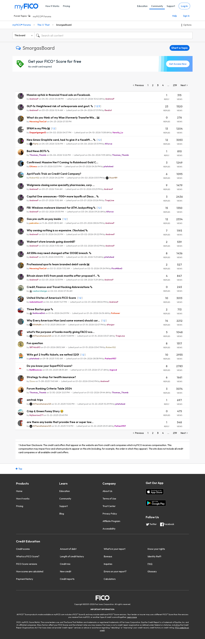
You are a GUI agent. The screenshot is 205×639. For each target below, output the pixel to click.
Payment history (24, 578)
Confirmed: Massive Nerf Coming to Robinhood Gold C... (62, 162)
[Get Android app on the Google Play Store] (156, 503)
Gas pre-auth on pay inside (44, 219)
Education (142, 6)
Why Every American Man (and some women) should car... (64, 320)
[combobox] (113, 35)
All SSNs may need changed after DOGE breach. (58, 253)
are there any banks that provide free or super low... (60, 422)
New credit (65, 571)
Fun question (35, 343)
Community (157, 6)
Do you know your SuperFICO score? (49, 366)
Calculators (110, 578)
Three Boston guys (39, 309)
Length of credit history (72, 556)
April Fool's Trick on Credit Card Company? (54, 173)
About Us (107, 491)
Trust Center (109, 506)
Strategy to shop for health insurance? (51, 377)
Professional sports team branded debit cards (57, 264)
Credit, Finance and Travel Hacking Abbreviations (58, 287)
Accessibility (108, 528)
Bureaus (108, 556)
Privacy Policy (109, 513)
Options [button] (187, 24)
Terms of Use (109, 498)
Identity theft (154, 556)
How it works (22, 498)
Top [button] (20, 468)
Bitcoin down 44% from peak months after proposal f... (62, 275)
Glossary (152, 571)
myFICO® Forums (42, 16)
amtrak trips (35, 400)
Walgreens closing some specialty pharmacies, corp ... (61, 185)
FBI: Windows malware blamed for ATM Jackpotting (60, 207)
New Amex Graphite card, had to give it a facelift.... (60, 139)
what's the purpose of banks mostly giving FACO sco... (61, 332)
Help (174, 15)
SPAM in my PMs (37, 128)
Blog (61, 513)
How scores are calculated (29, 571)
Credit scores (23, 548)
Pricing (66, 6)
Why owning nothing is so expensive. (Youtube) (56, 230)
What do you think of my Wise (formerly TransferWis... (62, 117)
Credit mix (65, 563)
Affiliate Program (111, 521)
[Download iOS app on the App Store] (154, 491)
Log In (184, 6)
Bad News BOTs (37, 151)
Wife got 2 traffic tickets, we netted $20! (53, 354)
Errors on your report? (115, 571)
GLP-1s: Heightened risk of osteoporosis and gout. (59, 106)
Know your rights (156, 548)
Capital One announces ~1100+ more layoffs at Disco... (61, 196)
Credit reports (67, 578)
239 (175, 85)
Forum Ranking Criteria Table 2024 (49, 388)
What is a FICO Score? (27, 556)
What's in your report (114, 548)
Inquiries (108, 563)
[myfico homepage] (26, 6)
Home (19, 491)
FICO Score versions (26, 563)
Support (171, 6)
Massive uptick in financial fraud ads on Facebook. (59, 95)
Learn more (132, 617)
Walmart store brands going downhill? (51, 241)
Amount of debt (68, 548)
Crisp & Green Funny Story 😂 (45, 411)
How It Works (52, 6)
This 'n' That (43, 24)
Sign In (186, 15)
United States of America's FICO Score (52, 298)
